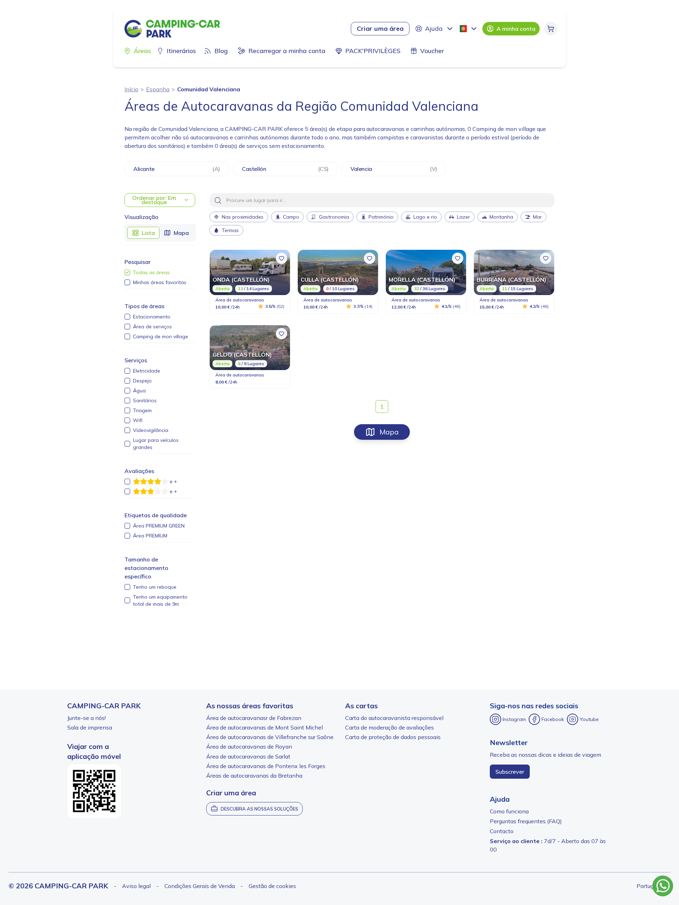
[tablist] (160, 233)
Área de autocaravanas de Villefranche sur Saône (269, 736)
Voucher (432, 51)
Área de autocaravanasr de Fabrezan (253, 717)
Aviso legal (136, 885)
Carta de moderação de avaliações (389, 727)
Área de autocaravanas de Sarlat (248, 756)
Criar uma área (380, 28)
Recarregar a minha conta (286, 51)
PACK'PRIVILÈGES (372, 51)
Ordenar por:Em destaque (154, 200)
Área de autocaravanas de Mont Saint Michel (264, 727)
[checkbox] (127, 272)
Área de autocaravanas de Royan (249, 746)
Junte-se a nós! (86, 717)
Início (131, 89)
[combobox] (469, 28)
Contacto (501, 831)
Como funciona (509, 811)
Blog (221, 51)
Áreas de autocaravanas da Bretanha (254, 775)
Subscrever (509, 771)
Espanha (157, 89)
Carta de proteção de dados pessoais (393, 736)
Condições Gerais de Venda (199, 885)
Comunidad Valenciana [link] (208, 89)
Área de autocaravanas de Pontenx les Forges (265, 765)
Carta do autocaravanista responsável (394, 717)
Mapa (389, 431)
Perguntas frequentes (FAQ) (526, 821)
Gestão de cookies (272, 885)
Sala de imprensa (89, 727)
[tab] (143, 233)
